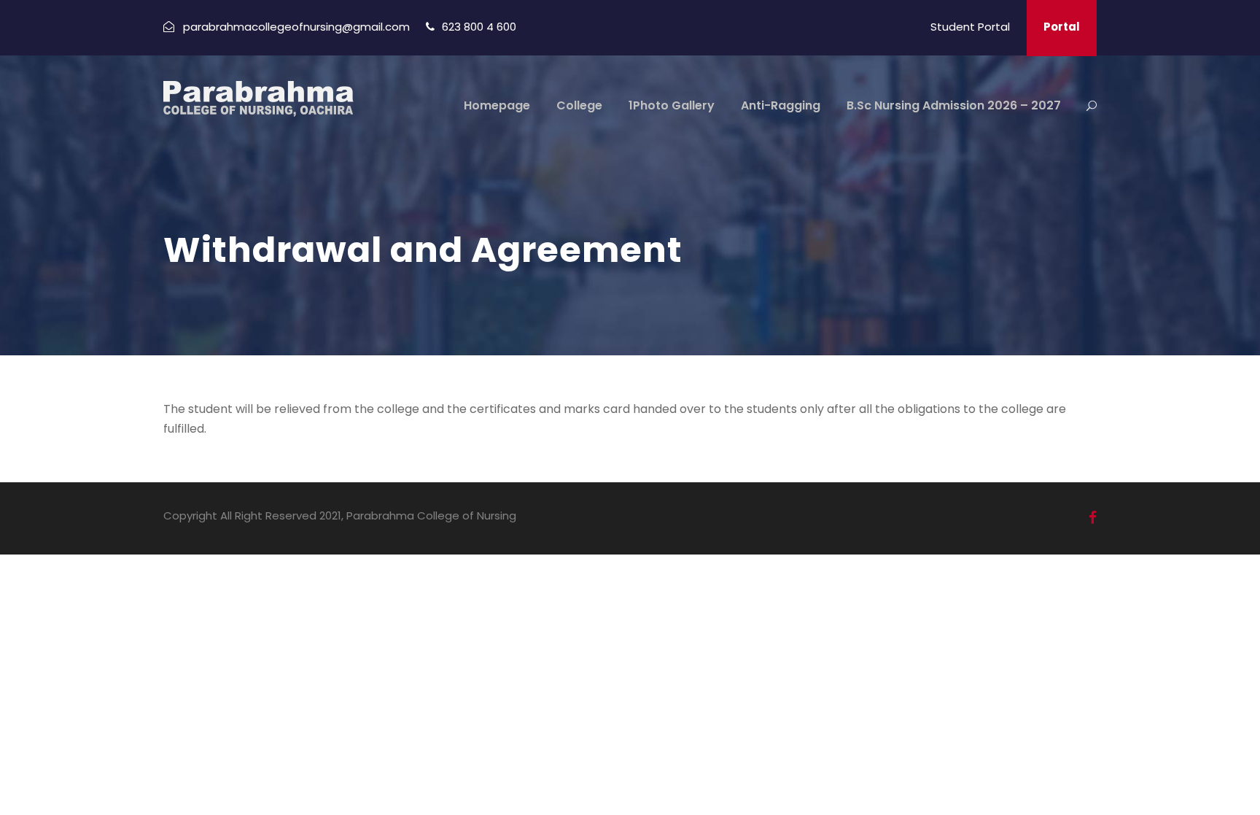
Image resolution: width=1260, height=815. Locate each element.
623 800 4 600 (479, 26)
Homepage (497, 105)
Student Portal (970, 26)
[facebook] (1093, 518)
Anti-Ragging (780, 105)
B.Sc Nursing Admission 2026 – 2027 (954, 105)
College (579, 105)
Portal (1061, 26)
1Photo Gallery (672, 105)
